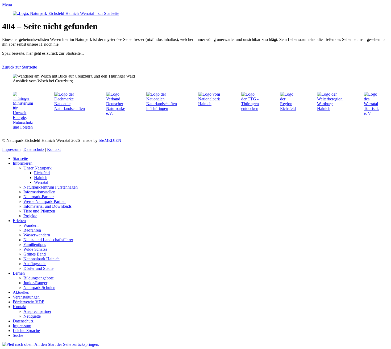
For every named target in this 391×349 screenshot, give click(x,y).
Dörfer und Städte (38, 268)
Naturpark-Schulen (39, 287)
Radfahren (32, 230)
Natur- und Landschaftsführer (48, 239)
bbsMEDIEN (110, 140)
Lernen (19, 273)
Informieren (22, 163)
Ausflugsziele (34, 263)
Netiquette (32, 316)
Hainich (40, 177)
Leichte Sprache (26, 330)
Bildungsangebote (38, 278)
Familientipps (34, 244)
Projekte (30, 216)
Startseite (20, 158)
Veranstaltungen (26, 297)
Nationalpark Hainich (41, 259)
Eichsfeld (42, 173)
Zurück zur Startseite (19, 67)
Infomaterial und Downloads (47, 206)
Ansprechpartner (37, 311)
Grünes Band (34, 254)
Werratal (41, 182)
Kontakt (54, 149)
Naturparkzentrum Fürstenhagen (50, 187)
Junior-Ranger (35, 282)
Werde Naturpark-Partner (44, 201)
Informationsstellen (39, 192)
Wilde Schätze (35, 249)
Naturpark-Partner (38, 196)
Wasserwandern (36, 235)
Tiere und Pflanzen (39, 211)
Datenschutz (33, 149)
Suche (18, 335)
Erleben (19, 220)
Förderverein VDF (28, 302)
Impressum (11, 149)
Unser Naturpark (37, 168)
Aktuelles (21, 292)
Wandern (31, 225)
